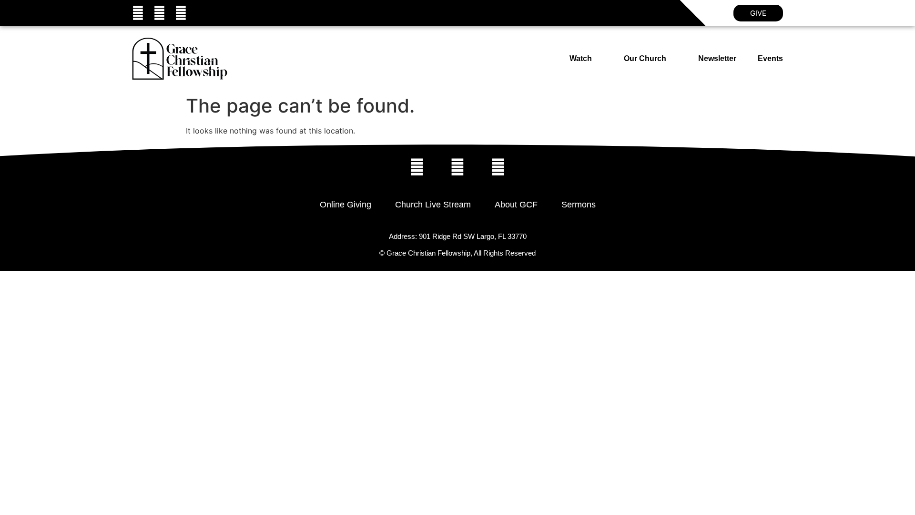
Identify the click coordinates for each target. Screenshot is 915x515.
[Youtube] (181, 13)
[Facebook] (138, 13)
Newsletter (717, 58)
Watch (580, 58)
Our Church (645, 58)
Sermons (578, 204)
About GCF (516, 204)
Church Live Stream (433, 204)
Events (770, 58)
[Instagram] (159, 13)
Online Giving (345, 204)
